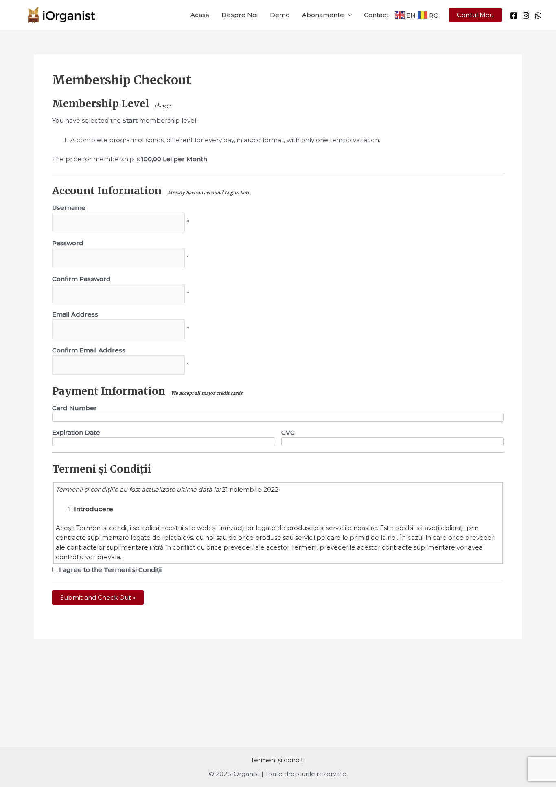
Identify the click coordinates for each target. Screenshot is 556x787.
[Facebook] (513, 15)
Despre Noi (239, 15)
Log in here (237, 193)
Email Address (75, 314)
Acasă (199, 15)
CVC (288, 432)
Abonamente (323, 15)
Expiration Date (76, 432)
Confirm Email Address (88, 350)
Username (68, 207)
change (163, 105)
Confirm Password (81, 279)
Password (67, 243)
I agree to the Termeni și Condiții (109, 570)
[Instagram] (526, 15)
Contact (376, 15)
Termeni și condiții (278, 760)
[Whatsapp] (538, 15)
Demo (280, 15)
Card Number (74, 408)
